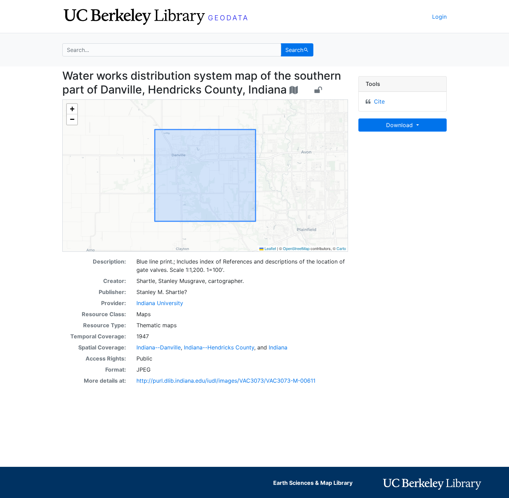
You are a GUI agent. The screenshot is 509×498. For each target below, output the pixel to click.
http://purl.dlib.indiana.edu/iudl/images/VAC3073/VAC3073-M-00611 (225, 380)
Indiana (278, 347)
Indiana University (159, 303)
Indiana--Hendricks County (219, 347)
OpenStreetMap (296, 248)
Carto (341, 248)
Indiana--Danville (158, 347)
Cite (379, 101)
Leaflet (270, 248)
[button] (72, 109)
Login (439, 16)
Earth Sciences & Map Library (312, 482)
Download (400, 125)
